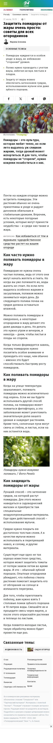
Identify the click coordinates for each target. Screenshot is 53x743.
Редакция (8, 664)
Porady (6, 14)
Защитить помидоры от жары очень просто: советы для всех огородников (40, 14)
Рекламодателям (34, 659)
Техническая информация (32, 676)
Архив (29, 686)
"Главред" (22, 134)
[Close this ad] (51, 726)
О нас (6, 659)
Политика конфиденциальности (36, 670)
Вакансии (8, 682)
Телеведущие (9, 678)
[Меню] (5, 3)
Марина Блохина (18, 42)
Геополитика (27, 10)
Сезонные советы (20, 14)
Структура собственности (15, 687)
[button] (8, 98)
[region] (26, 736)
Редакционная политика (14, 669)
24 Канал (8, 10)
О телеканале (9, 673)
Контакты (31, 681)
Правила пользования (37, 664)
